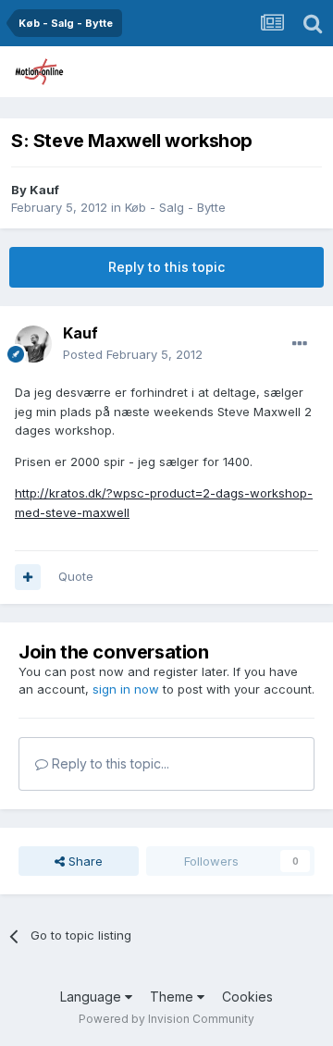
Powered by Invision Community (166, 1019)
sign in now (125, 689)
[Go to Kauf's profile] (33, 344)
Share (84, 861)
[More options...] (299, 344)
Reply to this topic (166, 267)
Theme (173, 996)
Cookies (247, 996)
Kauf (44, 189)
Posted (133, 354)
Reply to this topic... (108, 763)
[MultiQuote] (28, 577)
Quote (75, 576)
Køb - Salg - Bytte (175, 207)
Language (92, 996)
